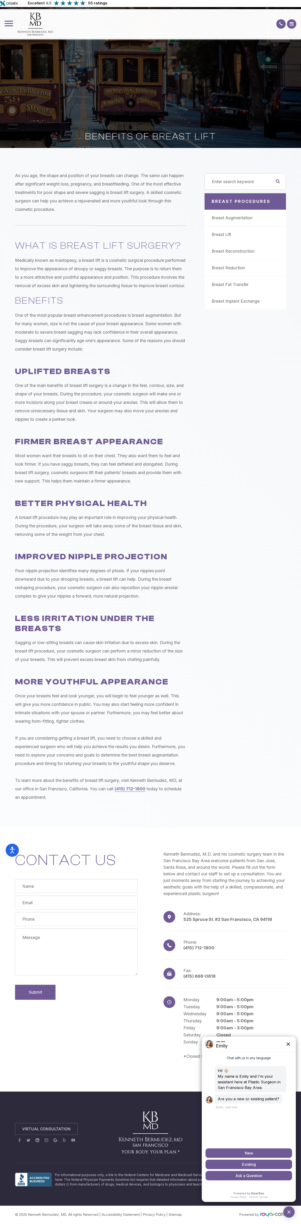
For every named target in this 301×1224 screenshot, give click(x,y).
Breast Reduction (228, 267)
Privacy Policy (154, 1214)
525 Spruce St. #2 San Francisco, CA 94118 (227, 919)
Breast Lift (221, 234)
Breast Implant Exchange (236, 301)
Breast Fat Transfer (230, 284)
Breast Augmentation (232, 217)
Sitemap (175, 1214)
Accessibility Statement (121, 1214)
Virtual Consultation (46, 1129)
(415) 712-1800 (130, 788)
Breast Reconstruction (233, 251)
